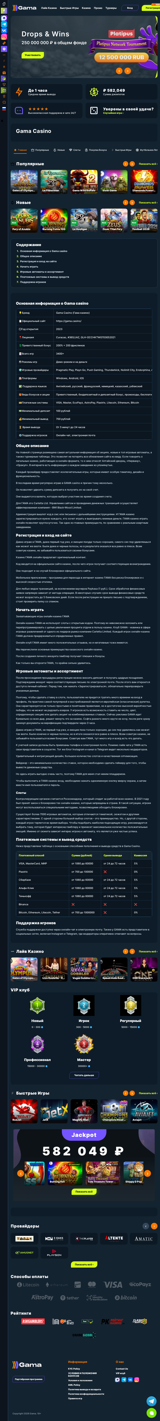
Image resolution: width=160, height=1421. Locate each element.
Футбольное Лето (149, 150)
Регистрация (33, 55)
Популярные (42, 150)
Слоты (76, 150)
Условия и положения (80, 1380)
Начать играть (29, 266)
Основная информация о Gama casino (43, 251)
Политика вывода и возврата (84, 1389)
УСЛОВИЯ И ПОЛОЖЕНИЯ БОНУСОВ (82, 1374)
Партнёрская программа (28, 1379)
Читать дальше (84, 1075)
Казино (86, 7)
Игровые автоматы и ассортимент (42, 271)
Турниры (111, 7)
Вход (130, 8)
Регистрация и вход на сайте (38, 261)
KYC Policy (74, 1368)
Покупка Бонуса (98, 150)
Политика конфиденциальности (86, 1394)
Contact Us (122, 1368)
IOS (5, 121)
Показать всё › (148, 163)
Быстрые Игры (69, 7)
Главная (22, 150)
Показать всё (84, 1191)
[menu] (4, 4)
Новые (61, 150)
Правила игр (75, 1398)
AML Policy (74, 1385)
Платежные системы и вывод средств (44, 276)
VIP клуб (120, 1373)
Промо (98, 7)
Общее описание (31, 256)
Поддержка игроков (33, 282)
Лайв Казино (49, 7)
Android (4, 115)
